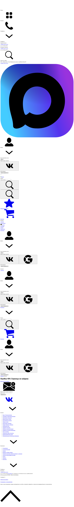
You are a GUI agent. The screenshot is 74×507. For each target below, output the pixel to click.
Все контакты (10, 473)
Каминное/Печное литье (8, 434)
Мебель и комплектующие (8, 429)
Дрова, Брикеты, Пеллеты (8, 424)
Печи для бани (6, 431)
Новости (4, 458)
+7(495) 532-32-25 (4, 44)
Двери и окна (5, 422)
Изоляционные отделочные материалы (11, 435)
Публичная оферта (4, 479)
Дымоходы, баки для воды (8, 433)
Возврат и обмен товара (8, 452)
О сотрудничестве (6, 449)
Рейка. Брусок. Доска (7, 419)
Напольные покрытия (7, 417)
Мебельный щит (6, 426)
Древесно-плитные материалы (9, 430)
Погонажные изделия (7, 420)
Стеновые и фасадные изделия (9, 416)
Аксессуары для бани (7, 423)
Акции (4, 456)
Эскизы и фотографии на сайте (9, 455)
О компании (5, 448)
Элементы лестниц (6, 427)
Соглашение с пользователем (6, 482)
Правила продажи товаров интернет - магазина (12, 453)
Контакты (2, 307)
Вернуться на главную (4, 381)
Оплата (4, 451)
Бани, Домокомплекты (7, 415)
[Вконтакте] (9, 403)
